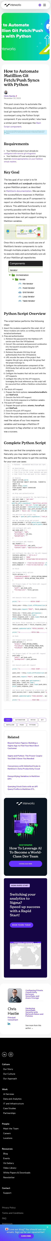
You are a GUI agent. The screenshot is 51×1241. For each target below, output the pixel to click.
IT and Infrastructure (13, 1103)
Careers (7, 1133)
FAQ (4, 1218)
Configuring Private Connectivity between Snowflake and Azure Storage (34, 994)
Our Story (8, 1069)
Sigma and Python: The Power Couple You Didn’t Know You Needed (25, 757)
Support (7, 1192)
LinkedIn (9, 1023)
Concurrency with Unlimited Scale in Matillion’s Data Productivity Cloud (24, 767)
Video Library (9, 1167)
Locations (7, 1138)
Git (42, 720)
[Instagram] (10, 1056)
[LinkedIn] (4, 1056)
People (5, 1123)
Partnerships (9, 1113)
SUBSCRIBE (26, 1236)
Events (6, 1158)
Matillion (10, 725)
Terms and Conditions (12, 1213)
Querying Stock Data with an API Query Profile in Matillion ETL (23, 787)
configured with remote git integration (20, 153)
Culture (6, 1064)
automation (20, 720)
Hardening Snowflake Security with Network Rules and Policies (34, 1012)
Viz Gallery (8, 1163)
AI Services (8, 1094)
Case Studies (9, 1108)
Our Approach (10, 1078)
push (22, 725)
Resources (7, 1148)
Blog (5, 1153)
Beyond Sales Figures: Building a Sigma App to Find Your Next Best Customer (23, 746)
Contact (6, 1188)
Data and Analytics (12, 1098)
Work (4, 1089)
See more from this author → (33, 1026)
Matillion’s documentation (18, 191)
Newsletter (9, 1177)
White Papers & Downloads (16, 1172)
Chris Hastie (9, 96)
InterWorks (13, 5)
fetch (33, 720)
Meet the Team (11, 1128)
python (32, 725)
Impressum (7, 1223)
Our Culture (9, 1073)
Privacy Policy (9, 1207)
